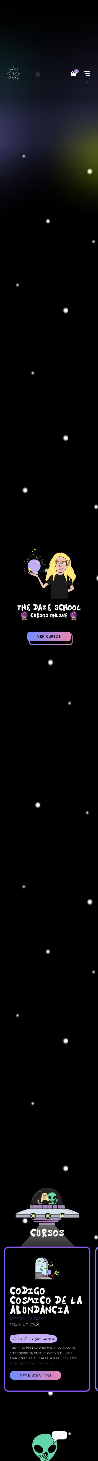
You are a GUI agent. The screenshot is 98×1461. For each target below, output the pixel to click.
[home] (14, 73)
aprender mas (35, 1375)
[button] (87, 73)
